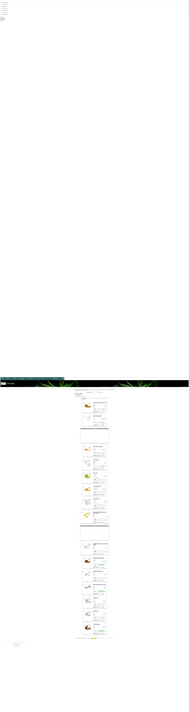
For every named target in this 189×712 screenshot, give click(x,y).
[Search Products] (30, 378)
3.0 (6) (94, 561)
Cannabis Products (5, 2)
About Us (1, 17)
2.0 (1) (94, 516)
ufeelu (105, 462)
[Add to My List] (83, 403)
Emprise (105, 587)
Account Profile (4, 12)
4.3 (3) (95, 489)
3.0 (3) (94, 406)
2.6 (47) (95, 476)
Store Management (5, 14)
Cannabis (7, 378)
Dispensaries (4, 6)
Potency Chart (84, 398)
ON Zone (84, 396)
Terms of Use (2, 19)
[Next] (23, 642)
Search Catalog (4, 8)
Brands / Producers (5, 4)
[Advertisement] (94, 436)
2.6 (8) (95, 502)
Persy (107, 516)
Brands (14, 378)
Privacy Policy (2, 18)
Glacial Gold (103, 449)
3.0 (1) (94, 449)
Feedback (1, 20)
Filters (102, 392)
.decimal (104, 600)
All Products (78, 390)
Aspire (106, 547)
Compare (102, 411)
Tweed (105, 405)
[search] (75, 388)
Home (75, 390)
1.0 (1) (94, 419)
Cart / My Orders (5, 10)
